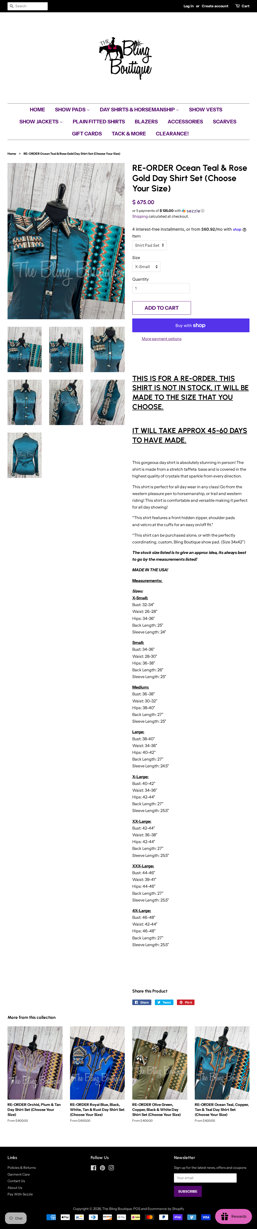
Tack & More (129, 134)
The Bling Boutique (117, 1209)
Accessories (185, 122)
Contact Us (16, 1181)
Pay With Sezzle (20, 1194)
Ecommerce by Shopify (166, 1209)
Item (136, 235)
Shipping (140, 216)
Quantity (140, 279)
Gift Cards (87, 134)
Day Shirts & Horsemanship (138, 110)
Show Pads (71, 110)
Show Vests (205, 110)
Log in (189, 6)
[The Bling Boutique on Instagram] (111, 1169)
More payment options (161, 338)
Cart (245, 6)
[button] (190, 210)
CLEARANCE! (172, 134)
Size (136, 257)
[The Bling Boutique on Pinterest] (102, 1169)
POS (136, 1209)
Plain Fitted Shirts (99, 122)
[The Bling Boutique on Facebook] (93, 1169)
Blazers (146, 122)
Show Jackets (39, 122)
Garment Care (19, 1174)
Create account (215, 6)
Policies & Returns (22, 1168)
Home (37, 110)
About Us (15, 1188)
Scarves (224, 122)
